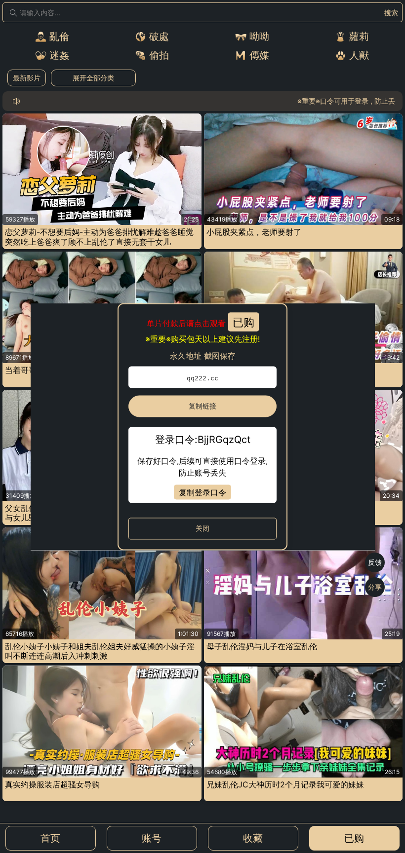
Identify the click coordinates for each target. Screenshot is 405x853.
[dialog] (203, 426)
